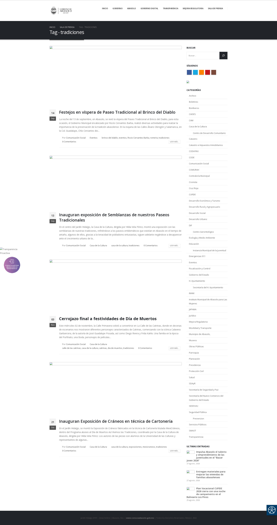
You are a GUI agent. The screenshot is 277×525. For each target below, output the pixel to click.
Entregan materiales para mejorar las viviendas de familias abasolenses (210, 474)
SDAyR (192, 383)
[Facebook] (203, 19)
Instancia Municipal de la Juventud (209, 250)
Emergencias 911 (197, 256)
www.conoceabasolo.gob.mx (140, 518)
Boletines (193, 101)
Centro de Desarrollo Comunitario (209, 133)
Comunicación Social (76, 137)
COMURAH (194, 169)
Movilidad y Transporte (200, 328)
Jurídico (192, 315)
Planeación (194, 358)
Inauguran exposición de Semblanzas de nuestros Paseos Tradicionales (114, 217)
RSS (201, 72)
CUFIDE (192, 194)
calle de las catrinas (71, 348)
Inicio (105, 8)
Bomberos (194, 108)
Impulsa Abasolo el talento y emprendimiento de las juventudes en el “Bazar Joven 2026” (207, 456)
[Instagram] (225, 19)
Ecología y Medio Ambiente (202, 237)
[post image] (116, 75)
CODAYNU (194, 151)
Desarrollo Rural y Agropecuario (204, 206)
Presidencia (195, 365)
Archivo (192, 95)
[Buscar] (223, 55)
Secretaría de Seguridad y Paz (203, 389)
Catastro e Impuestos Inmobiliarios (206, 145)
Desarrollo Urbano (198, 219)
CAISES (192, 114)
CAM (191, 120)
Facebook (189, 72)
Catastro (193, 138)
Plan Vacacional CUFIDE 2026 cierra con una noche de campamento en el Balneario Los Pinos (206, 493)
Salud (192, 377)
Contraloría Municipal (199, 175)
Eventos (93, 137)
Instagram (213, 72)
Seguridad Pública (198, 412)
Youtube (207, 72)
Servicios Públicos (197, 424)
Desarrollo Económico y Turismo (204, 200)
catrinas (103, 348)
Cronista (193, 182)
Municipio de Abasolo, (199, 334)
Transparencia (196, 436)
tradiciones (164, 137)
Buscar (191, 47)
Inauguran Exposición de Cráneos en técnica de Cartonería (116, 421)
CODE (191, 157)
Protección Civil (196, 371)
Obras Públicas (196, 346)
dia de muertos (115, 348)
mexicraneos (149, 446)
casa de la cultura (119, 245)
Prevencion (198, 418)
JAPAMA (192, 309)
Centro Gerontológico (203, 231)
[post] (191, 454)
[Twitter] (208, 19)
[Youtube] (219, 19)
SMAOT (192, 430)
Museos (193, 340)
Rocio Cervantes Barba (138, 137)
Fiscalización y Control (199, 268)
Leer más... (174, 142)
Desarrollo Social (197, 213)
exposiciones (135, 446)
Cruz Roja (193, 188)
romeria (154, 137)
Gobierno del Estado (199, 274)
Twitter (195, 72)
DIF (190, 225)
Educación (194, 243)
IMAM (191, 293)
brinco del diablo (110, 137)
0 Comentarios (69, 141)
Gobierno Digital (149, 8)
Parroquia (194, 352)
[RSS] (214, 19)
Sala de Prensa (215, 8)
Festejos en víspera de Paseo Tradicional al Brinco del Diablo (117, 112)
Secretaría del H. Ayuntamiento (208, 287)
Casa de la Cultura (98, 245)
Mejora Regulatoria (198, 321)
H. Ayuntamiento (197, 280)
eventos (123, 137)
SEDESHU (193, 405)
